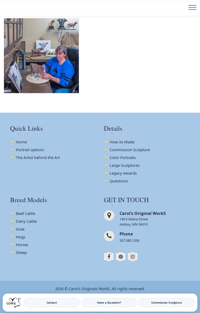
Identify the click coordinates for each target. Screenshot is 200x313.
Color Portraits (123, 158)
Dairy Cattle (26, 221)
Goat (20, 229)
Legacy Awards (123, 173)
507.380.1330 (129, 240)
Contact (52, 302)
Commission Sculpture (130, 150)
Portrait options (30, 150)
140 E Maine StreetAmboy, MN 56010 (134, 222)
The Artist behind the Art (38, 158)
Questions (119, 181)
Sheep (21, 253)
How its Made (122, 142)
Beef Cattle (25, 214)
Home (21, 142)
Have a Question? (109, 302)
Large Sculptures (125, 165)
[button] (192, 11)
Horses (22, 245)
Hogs (20, 237)
